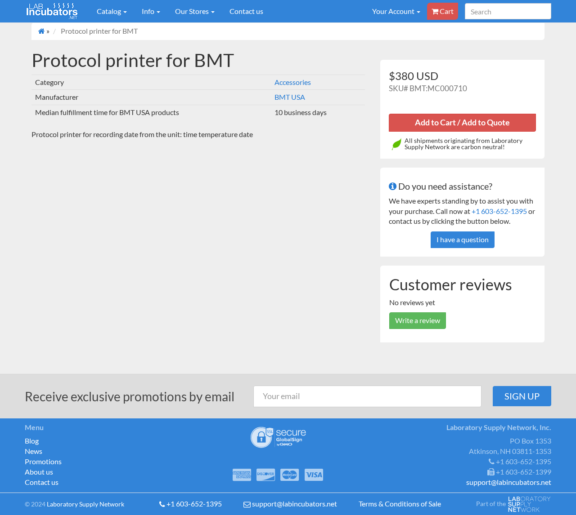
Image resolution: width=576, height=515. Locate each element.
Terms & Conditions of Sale (400, 503)
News (33, 451)
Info (149, 11)
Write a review (417, 320)
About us (39, 471)
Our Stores (192, 11)
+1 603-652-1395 (499, 211)
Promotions (43, 461)
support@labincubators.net (294, 503)
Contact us (246, 11)
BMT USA (289, 97)
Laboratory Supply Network (85, 504)
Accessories (292, 82)
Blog (32, 440)
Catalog (109, 11)
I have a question (462, 239)
